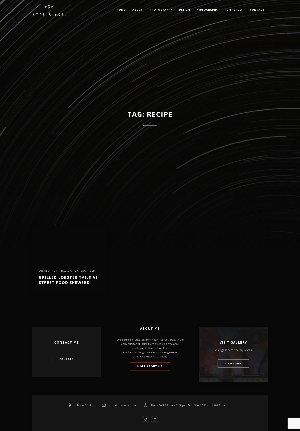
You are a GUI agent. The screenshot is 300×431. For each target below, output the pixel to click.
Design (184, 9)
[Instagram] (145, 419)
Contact (257, 9)
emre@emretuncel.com (122, 405)
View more (233, 363)
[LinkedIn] (154, 419)
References (234, 9)
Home (121, 9)
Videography (207, 9)
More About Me (150, 366)
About (137, 9)
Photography (161, 9)
